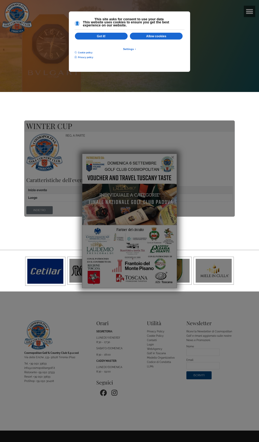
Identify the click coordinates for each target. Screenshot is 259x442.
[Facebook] (102, 391)
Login (150, 344)
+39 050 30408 (45, 381)
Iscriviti (199, 375)
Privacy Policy (155, 331)
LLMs (150, 366)
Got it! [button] (101, 36)
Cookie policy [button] (85, 52)
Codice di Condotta (159, 362)
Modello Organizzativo (161, 357)
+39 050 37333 (46, 372)
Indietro (39, 210)
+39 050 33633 (37, 363)
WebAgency (154, 348)
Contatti (152, 340)
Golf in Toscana (156, 353)
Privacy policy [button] (85, 57)
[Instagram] (113, 391)
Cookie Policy (155, 335)
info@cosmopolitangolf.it (39, 367)
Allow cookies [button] (156, 36)
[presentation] (27, 271)
